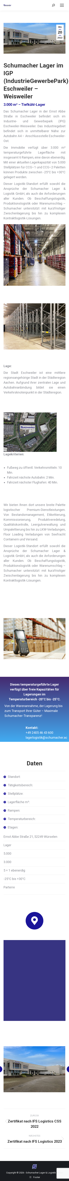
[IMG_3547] (34, 1069)
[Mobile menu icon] (61, 5)
